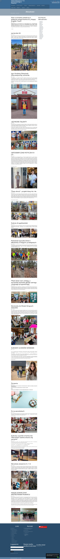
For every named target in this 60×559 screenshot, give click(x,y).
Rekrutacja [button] (43, 5)
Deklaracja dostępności (14, 530)
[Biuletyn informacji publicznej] (42, 527)
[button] (53, 1)
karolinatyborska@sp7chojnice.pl (29, 531)
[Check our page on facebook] (25, 548)
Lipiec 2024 (40, 38)
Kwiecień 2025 (41, 31)
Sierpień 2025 (41, 29)
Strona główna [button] (13, 5)
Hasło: (11, 548)
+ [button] (51, 1)
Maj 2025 (40, 30)
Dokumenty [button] (38, 5)
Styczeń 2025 (41, 33)
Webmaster (13, 528)
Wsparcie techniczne (14, 529)
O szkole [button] (25, 5)
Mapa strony (13, 535)
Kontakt (13, 538)
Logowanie (58, 1)
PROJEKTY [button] (18, 7)
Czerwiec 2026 (41, 22)
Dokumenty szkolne (14, 542)
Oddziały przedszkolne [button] (31, 5)
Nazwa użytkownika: (13, 546)
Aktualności (17, 13)
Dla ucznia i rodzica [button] (19, 5)
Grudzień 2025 (41, 26)
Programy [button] (23, 7)
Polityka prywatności (14, 533)
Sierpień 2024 (41, 37)
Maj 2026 (40, 23)
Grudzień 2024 (41, 34)
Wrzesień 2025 (41, 28)
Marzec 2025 (40, 32)
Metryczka (13, 534)
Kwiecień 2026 (41, 24)
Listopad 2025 (41, 27)
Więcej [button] (28, 7)
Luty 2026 (40, 25)
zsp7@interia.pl (26, 530)
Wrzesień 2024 (41, 36)
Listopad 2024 (41, 35)
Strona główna (13, 13)
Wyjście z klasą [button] (13, 7)
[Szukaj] (58, 2)
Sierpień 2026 (41, 21)
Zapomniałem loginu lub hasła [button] (14, 553)
